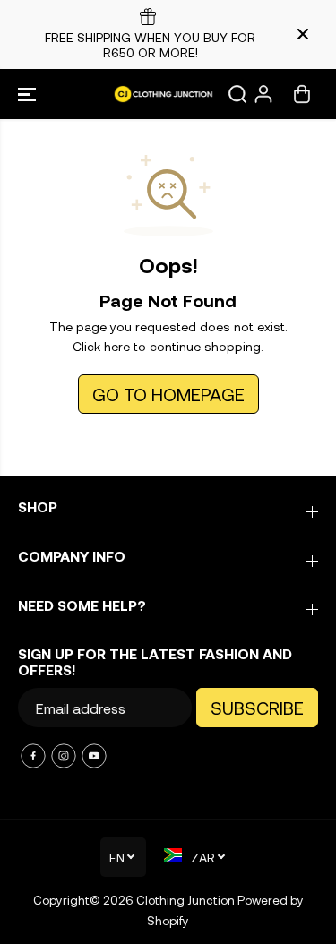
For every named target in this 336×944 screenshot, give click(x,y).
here (117, 346)
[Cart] (302, 94)
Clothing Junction (185, 900)
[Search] (237, 94)
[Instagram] (63, 756)
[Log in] (263, 94)
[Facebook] (33, 756)
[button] (28, 94)
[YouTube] (94, 756)
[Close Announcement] (303, 34)
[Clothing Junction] (168, 94)
